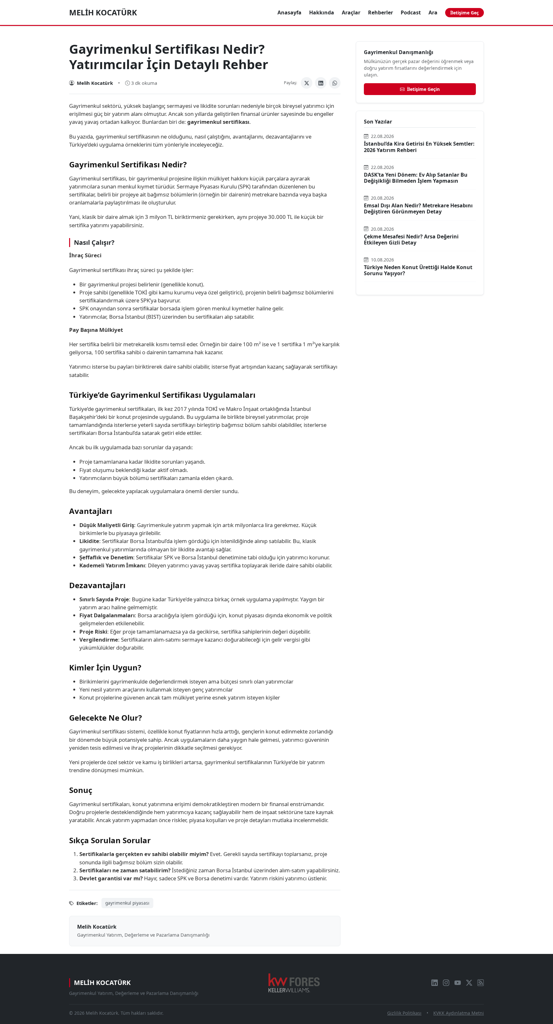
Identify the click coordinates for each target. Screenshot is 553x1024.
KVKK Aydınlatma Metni (458, 1013)
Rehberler (380, 12)
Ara (433, 12)
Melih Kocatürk (103, 12)
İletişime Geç (464, 13)
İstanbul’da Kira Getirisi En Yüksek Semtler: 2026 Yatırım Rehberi (419, 146)
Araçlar (351, 12)
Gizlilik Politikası (404, 1013)
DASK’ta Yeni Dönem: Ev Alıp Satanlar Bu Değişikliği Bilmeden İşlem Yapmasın (416, 177)
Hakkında (321, 12)
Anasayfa (289, 12)
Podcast (411, 12)
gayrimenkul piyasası (127, 903)
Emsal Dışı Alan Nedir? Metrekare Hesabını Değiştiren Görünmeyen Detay (418, 208)
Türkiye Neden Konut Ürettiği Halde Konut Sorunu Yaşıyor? (418, 270)
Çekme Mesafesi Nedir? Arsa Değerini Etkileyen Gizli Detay (411, 239)
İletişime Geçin (423, 89)
